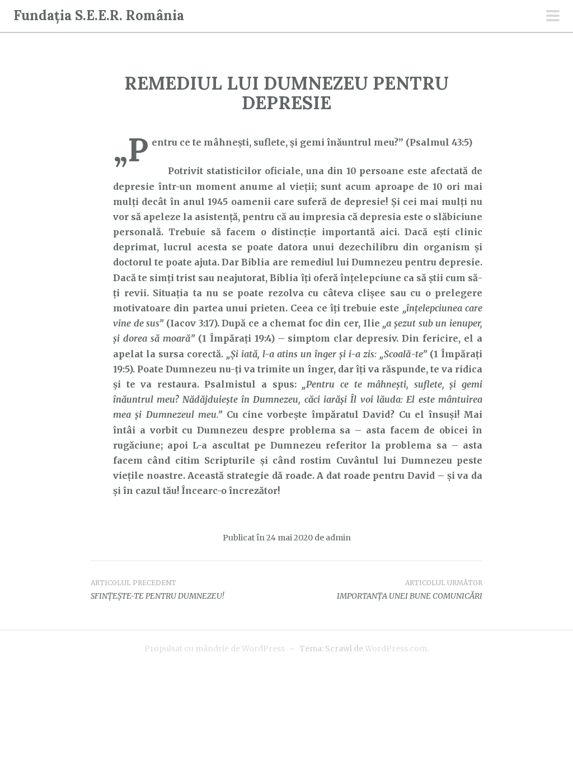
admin (338, 538)
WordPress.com (396, 648)
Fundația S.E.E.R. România (98, 15)
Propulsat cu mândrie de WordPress (214, 648)
